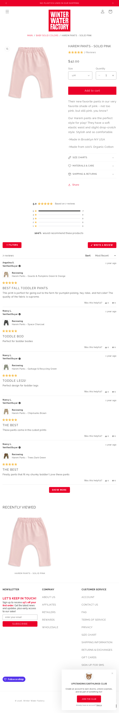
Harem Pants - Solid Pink (77, 35)
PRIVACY (87, 627)
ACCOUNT (88, 597)
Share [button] (75, 184)
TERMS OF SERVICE (94, 619)
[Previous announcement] (6, 3)
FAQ (84, 612)
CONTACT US (90, 604)
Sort (88, 255)
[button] (7, 11)
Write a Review (104, 246)
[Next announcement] (113, 3)
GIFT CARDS (89, 657)
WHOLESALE (50, 627)
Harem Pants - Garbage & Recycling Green (34, 369)
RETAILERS (48, 612)
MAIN (30, 35)
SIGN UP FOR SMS (93, 664)
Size (70, 68)
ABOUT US (48, 597)
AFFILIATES (49, 604)
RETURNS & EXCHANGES (97, 649)
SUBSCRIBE (20, 623)
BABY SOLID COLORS (47, 35)
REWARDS (48, 619)
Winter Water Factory (34, 701)
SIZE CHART (89, 634)
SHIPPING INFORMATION (97, 642)
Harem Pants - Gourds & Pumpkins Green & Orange (38, 276)
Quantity (100, 68)
